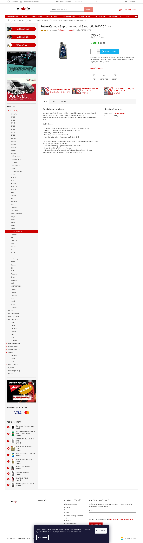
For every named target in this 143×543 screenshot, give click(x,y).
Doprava (66, 513)
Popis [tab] (45, 101)
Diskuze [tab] (54, 101)
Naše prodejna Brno (63, 2)
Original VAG (16, 165)
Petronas (14, 235)
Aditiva (10, 310)
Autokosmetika (13, 313)
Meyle (13, 217)
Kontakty (78, 2)
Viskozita (14, 114)
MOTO (13, 262)
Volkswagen (15, 259)
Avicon (13, 189)
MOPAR (13, 223)
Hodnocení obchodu (70, 523)
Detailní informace (96, 68)
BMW (12, 192)
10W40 (13, 141)
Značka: (84, 30)
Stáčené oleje (15, 156)
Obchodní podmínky (70, 510)
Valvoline (14, 256)
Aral (12, 180)
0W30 (13, 120)
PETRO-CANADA (16, 232)
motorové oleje (16, 159)
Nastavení (42, 537)
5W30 (13, 129)
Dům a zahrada (13, 365)
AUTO (13, 174)
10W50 (13, 144)
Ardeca (13, 183)
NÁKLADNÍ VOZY (16, 286)
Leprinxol (14, 208)
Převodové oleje (14, 343)
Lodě (12, 283)
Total (13, 253)
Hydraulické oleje (14, 319)
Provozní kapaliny (14, 316)
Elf (12, 198)
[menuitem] (12, 16)
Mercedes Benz (16, 214)
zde (79, 532)
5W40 (13, 132)
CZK (123, 2)
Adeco (13, 177)
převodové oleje (16, 171)
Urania (13, 304)
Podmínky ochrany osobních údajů (73, 517)
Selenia (13, 247)
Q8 (12, 238)
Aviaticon (14, 186)
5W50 (13, 135)
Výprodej (11, 368)
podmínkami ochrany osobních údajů (121, 519)
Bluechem (14, 355)
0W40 (13, 123)
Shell (12, 250)
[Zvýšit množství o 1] (98, 50)
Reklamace (67, 521)
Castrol (14, 162)
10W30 (13, 138)
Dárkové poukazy (14, 371)
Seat (12, 244)
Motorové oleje (13, 111)
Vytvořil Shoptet (130, 538)
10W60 (13, 147)
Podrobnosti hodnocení (66, 30)
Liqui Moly (14, 210)
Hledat (88, 9)
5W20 (13, 126)
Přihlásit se (96, 524)
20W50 (13, 153)
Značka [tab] (63, 101)
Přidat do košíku (110, 51)
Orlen (13, 229)
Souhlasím (100, 531)
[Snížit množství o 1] (98, 52)
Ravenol (14, 241)
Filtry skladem (13, 346)
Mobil (13, 168)
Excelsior (14, 201)
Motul (13, 226)
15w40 (13, 150)
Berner (13, 358)
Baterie (10, 374)
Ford (12, 204)
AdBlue (10, 352)
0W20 (13, 117)
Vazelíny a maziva (14, 349)
